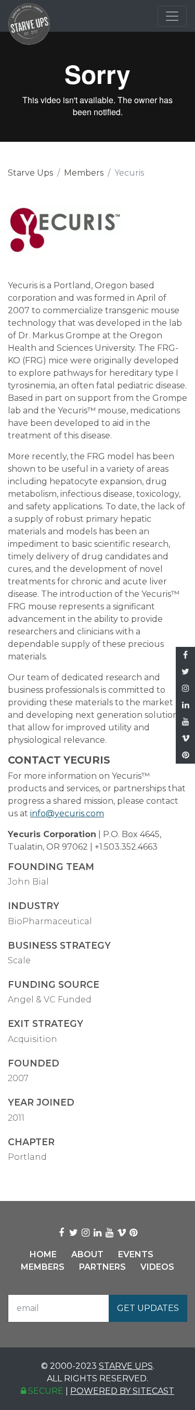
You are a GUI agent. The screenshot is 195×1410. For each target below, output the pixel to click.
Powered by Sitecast (122, 1391)
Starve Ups (30, 173)
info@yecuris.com (67, 813)
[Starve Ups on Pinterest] (185, 755)
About (87, 1254)
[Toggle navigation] (172, 16)
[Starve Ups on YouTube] (185, 722)
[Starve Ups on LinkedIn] (185, 705)
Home (43, 1254)
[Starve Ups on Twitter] (185, 672)
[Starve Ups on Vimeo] (185, 738)
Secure (44, 1391)
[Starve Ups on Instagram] (185, 688)
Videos (157, 1267)
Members (83, 173)
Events (135, 1254)
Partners (102, 1267)
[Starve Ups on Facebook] (185, 655)
